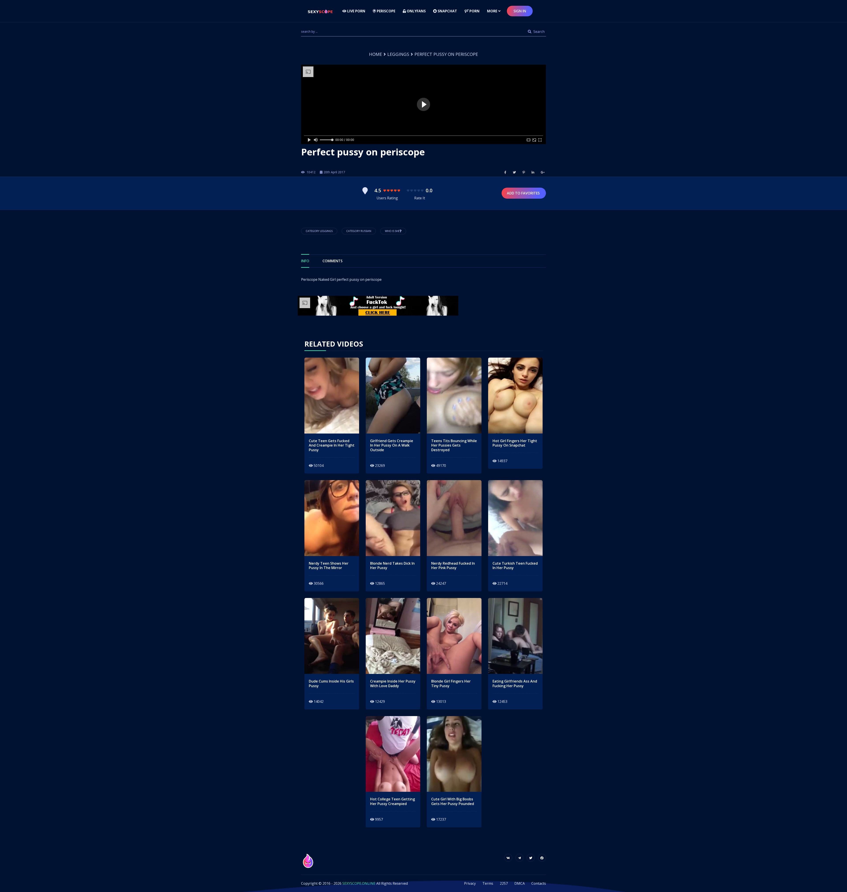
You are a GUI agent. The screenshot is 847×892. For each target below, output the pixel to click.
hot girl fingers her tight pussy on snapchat (515, 443)
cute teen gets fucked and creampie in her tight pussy (331, 445)
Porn (474, 11)
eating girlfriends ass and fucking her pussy (515, 683)
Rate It (419, 198)
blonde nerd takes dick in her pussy (392, 565)
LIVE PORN (355, 11)
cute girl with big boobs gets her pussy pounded (452, 801)
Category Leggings (319, 231)
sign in (519, 11)
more (492, 11)
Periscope (385, 11)
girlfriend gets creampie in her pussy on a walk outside (391, 445)
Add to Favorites (524, 193)
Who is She (392, 231)
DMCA (519, 883)
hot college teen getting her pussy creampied (392, 801)
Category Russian (358, 231)
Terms (487, 883)
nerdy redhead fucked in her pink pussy (453, 565)
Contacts (538, 883)
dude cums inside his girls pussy (331, 683)
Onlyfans (416, 11)
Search (538, 31)
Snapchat (447, 11)
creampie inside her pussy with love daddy (393, 683)
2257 (504, 883)
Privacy (470, 883)
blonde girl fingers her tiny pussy (451, 683)
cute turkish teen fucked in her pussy (515, 565)
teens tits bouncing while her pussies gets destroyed (454, 445)
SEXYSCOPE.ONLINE (358, 883)
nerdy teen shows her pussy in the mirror (329, 565)
